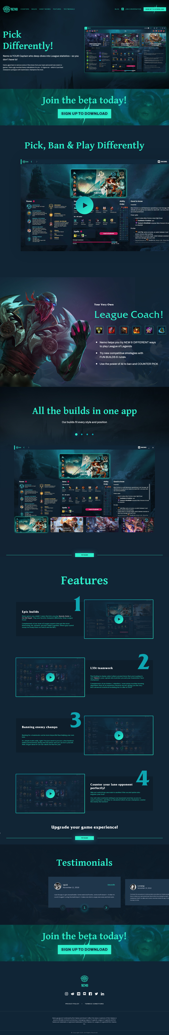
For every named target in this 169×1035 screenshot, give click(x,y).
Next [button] (106, 908)
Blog (117, 9)
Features (57, 9)
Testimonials (69, 9)
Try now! (84, 555)
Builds (34, 9)
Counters (25, 9)
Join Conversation (133, 9)
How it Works (45, 9)
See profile (111, 884)
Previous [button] (63, 908)
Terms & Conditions (94, 1004)
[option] (84, 332)
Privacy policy (72, 1004)
